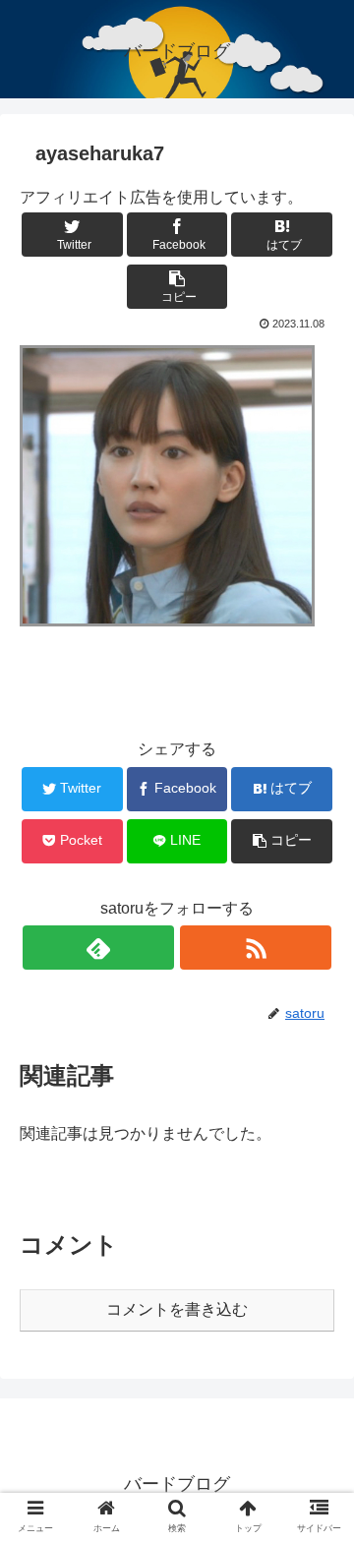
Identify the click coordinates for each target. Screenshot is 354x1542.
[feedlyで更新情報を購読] (98, 947)
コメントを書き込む (177, 1309)
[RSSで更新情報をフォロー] (255, 947)
